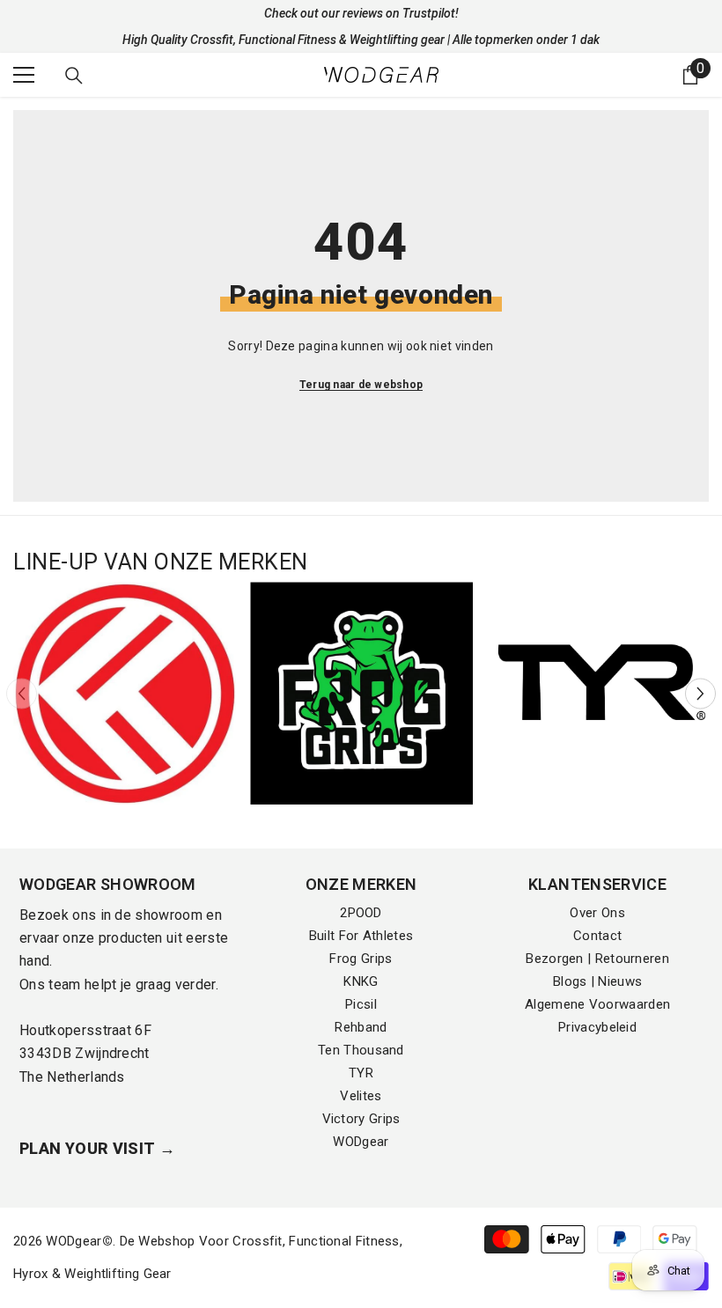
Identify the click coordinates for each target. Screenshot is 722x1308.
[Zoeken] (74, 75)
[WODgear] (124, 693)
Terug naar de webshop (361, 384)
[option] (124, 693)
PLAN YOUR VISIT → (97, 1148)
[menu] (23, 74)
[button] (700, 693)
